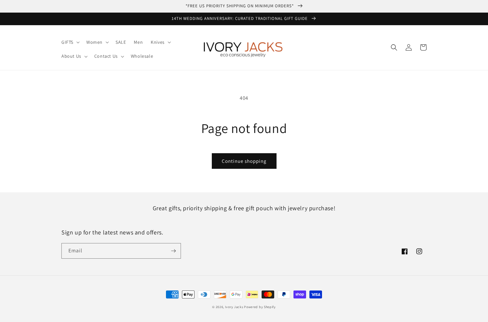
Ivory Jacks (234, 307)
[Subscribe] (173, 251)
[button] (69, 42)
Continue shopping (244, 161)
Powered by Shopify (260, 307)
